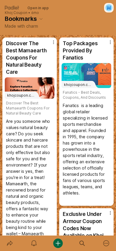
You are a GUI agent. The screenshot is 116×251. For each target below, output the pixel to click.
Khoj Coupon (16, 13)
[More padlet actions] (106, 243)
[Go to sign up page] (109, 7)
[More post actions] (50, 44)
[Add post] (57, 243)
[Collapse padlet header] (41, 19)
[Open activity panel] (33, 243)
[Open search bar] (82, 243)
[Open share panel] (9, 243)
